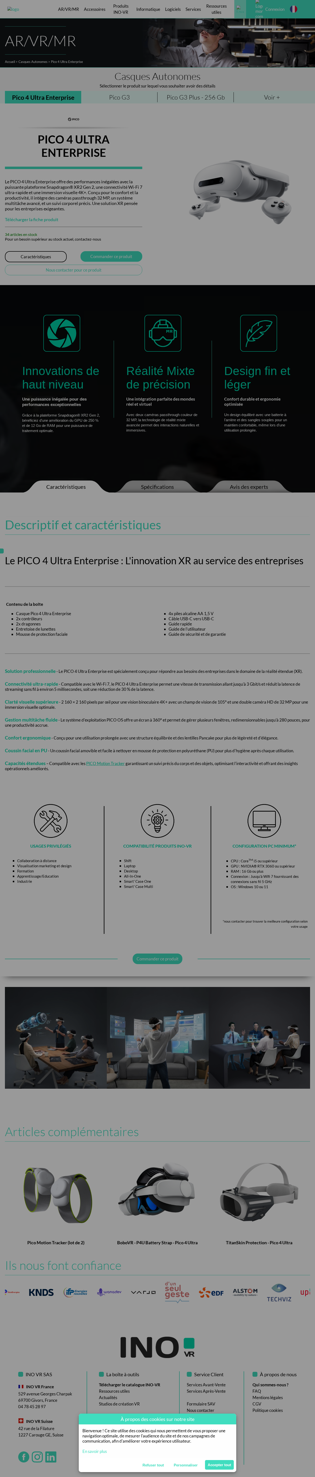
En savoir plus (94, 1451)
